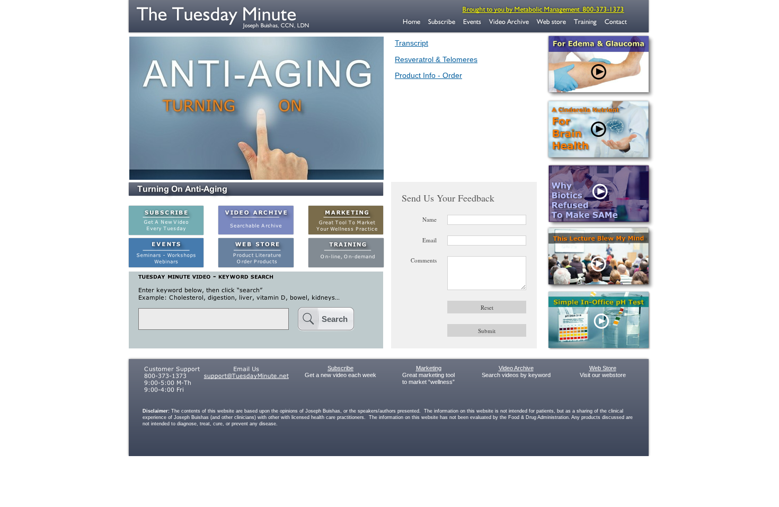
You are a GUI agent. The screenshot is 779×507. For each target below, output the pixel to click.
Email (429, 240)
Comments (424, 260)
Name (429, 219)
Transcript (411, 43)
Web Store (602, 368)
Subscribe (340, 368)
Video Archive (516, 368)
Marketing (428, 368)
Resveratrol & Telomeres (436, 59)
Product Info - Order (428, 75)
